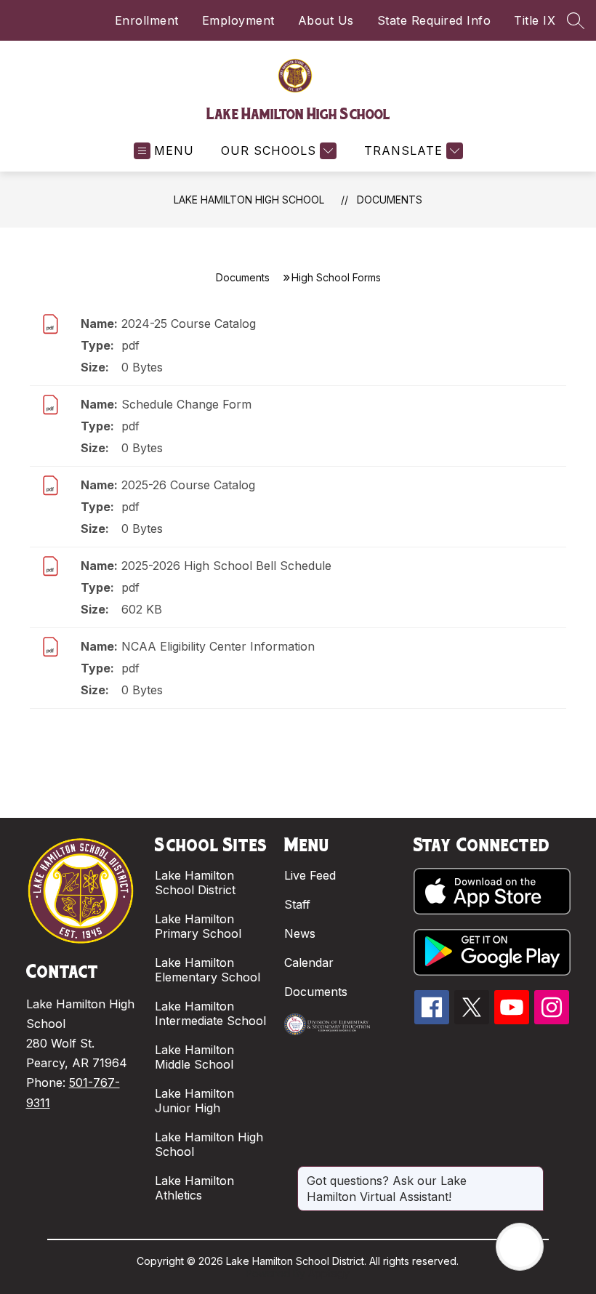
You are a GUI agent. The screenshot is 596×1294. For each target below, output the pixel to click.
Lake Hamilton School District (195, 882)
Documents (389, 199)
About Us (326, 20)
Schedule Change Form (186, 404)
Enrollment (147, 20)
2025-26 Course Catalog (188, 485)
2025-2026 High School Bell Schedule (226, 565)
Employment (238, 20)
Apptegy (329, 1273)
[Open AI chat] (519, 1246)
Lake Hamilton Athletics (194, 1187)
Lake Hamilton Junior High (194, 1100)
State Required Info (434, 20)
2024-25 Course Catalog (188, 323)
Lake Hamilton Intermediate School (210, 1013)
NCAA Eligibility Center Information (218, 646)
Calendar (309, 962)
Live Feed (310, 875)
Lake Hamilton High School (249, 199)
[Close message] (532, 1173)
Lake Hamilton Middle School (194, 1057)
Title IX (534, 20)
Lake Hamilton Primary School (198, 926)
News (299, 933)
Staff (297, 904)
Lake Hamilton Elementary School (207, 969)
